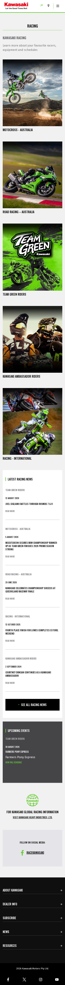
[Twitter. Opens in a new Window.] (24, 979)
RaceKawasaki (35, 852)
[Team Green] (43, 5)
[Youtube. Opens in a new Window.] (56, 979)
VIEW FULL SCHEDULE (13, 762)
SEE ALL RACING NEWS (34, 705)
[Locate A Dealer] (49, 5)
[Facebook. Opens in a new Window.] (8, 979)
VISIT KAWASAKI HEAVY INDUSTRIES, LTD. (32, 817)
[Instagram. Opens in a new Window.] (40, 979)
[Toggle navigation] (57, 6)
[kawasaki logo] (24, 6)
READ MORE (10, 511)
